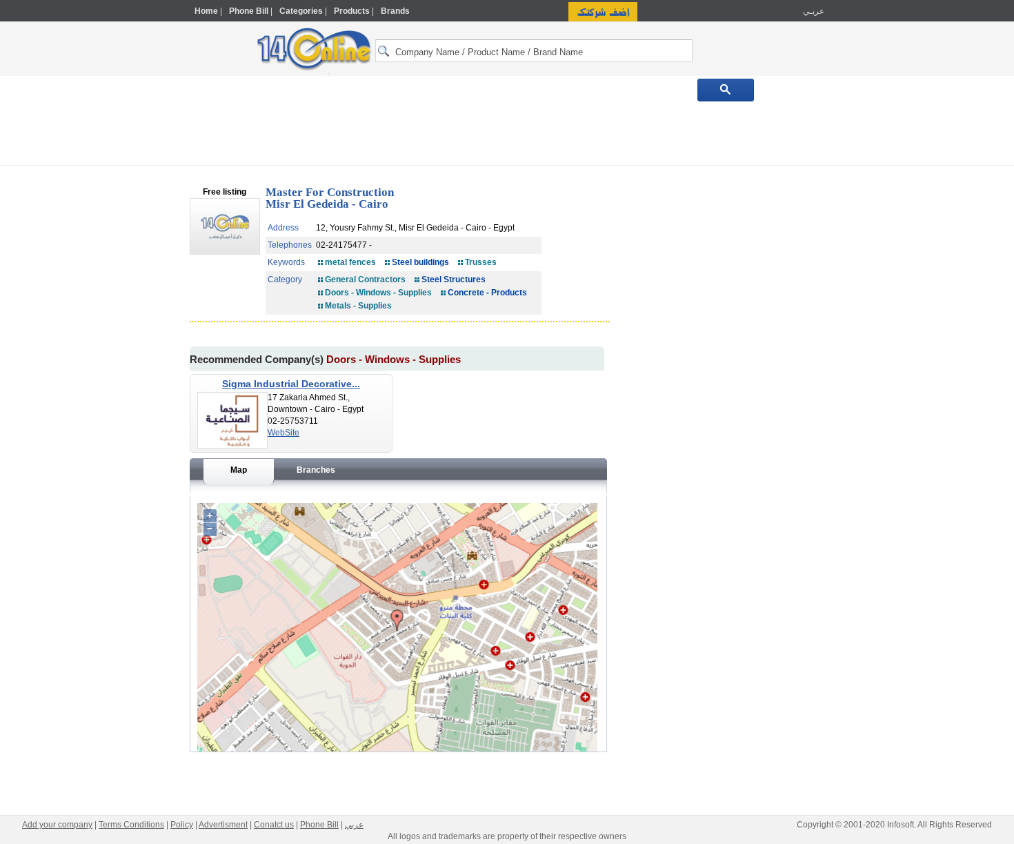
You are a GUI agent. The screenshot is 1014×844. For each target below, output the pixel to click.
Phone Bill (248, 11)
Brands (395, 11)
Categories (301, 11)
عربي (354, 825)
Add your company (57, 825)
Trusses (481, 262)
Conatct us (274, 825)
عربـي (812, 11)
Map (238, 470)
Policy (181, 825)
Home (206, 11)
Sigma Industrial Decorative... (291, 383)
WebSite (283, 433)
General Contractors (365, 279)
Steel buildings (420, 262)
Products (352, 11)
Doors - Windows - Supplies (378, 292)
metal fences (350, 262)
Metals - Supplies (358, 306)
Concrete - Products (487, 292)
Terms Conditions (131, 825)
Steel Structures (453, 279)
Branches (316, 470)
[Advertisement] (884, 295)
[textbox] (534, 50)
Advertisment (223, 825)
